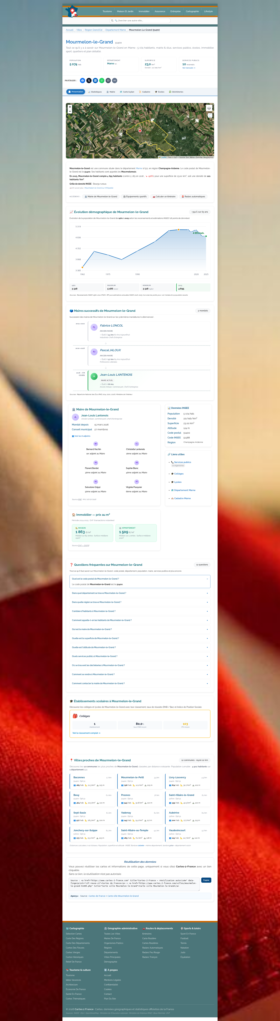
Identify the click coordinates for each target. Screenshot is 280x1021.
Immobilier (144, 11)
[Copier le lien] (114, 80)
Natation (185, 947)
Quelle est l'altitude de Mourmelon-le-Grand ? (94, 647)
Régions (108, 947)
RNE (80, 499)
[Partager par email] (108, 80)
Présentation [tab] (75, 92)
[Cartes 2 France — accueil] (72, 11)
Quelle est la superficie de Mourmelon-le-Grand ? (95, 638)
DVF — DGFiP (83, 545)
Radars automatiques (152, 947)
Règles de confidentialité (191, 906)
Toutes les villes (112, 933)
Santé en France (74, 994)
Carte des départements (78, 943)
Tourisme (107, 11)
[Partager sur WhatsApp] (101, 80)
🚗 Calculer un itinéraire (164, 196)
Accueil (69, 30)
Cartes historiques (74, 957)
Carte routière (149, 938)
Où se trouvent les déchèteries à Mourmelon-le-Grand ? (98, 665)
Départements (111, 952)
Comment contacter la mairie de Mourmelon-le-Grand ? (98, 683)
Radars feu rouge (151, 952)
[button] (140, 130)
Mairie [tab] (110, 92)
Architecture (72, 984)
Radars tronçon (149, 957)
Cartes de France (97, 896)
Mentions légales (165, 906)
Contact (108, 994)
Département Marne (115, 30)
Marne (139, 168)
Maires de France (112, 938)
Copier (206, 880)
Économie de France (76, 989)
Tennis (184, 943)
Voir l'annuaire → (188, 68)
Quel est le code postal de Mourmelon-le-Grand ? (95, 579)
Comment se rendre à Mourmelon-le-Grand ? (93, 674)
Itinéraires (147, 933)
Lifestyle (208, 11)
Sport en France (188, 933)
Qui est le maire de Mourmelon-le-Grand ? (92, 629)
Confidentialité (111, 984)
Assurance (160, 11)
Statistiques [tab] (95, 92)
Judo (183, 952)
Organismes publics (113, 943)
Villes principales (112, 957)
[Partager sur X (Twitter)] (89, 80)
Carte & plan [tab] (127, 92)
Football (184, 938)
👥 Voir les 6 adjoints (81, 436)
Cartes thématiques (75, 998)
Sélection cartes (74, 933)
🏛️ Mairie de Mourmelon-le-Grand (101, 196)
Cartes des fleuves (75, 947)
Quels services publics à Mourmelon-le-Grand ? (94, 656)
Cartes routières (150, 943)
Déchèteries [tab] (176, 92)
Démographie (110, 961)
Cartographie (192, 11)
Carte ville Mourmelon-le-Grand (123, 896)
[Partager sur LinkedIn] (95, 80)
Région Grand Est (93, 30)
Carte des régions (75, 938)
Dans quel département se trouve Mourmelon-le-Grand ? (99, 593)
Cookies (108, 989)
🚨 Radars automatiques (193, 196)
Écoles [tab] (159, 92)
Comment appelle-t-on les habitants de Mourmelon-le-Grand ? (102, 620)
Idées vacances (73, 980)
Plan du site (110, 998)
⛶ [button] (210, 115)
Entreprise (175, 11)
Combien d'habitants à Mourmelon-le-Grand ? (94, 611)
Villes (79, 30)
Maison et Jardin (125, 11)
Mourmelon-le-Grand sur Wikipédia (98, 188)
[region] (140, 130)
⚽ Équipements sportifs (135, 196)
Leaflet (163, 157)
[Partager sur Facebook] (82, 80)
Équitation (185, 957)
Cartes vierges (73, 952)
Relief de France (74, 961)
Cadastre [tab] (144, 92)
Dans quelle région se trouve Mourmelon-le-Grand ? (96, 602)
